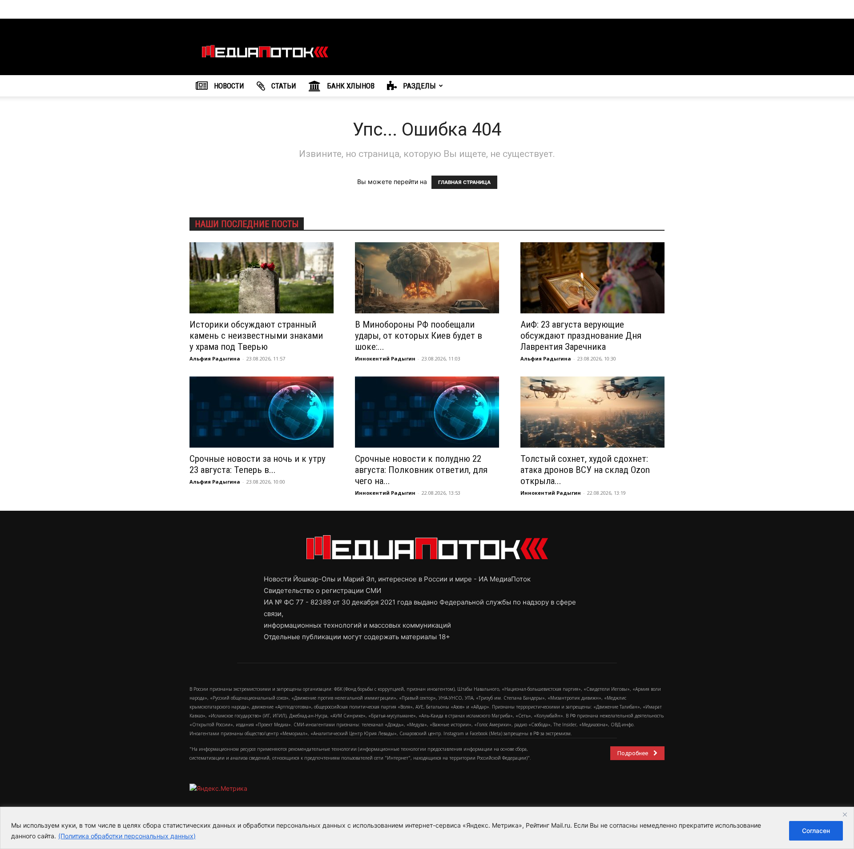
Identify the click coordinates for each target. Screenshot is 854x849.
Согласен (816, 830)
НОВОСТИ (228, 85)
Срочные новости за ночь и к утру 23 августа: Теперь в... (257, 464)
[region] (427, 828)
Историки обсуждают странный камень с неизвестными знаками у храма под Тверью (256, 335)
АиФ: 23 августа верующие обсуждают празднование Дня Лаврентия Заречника (580, 335)
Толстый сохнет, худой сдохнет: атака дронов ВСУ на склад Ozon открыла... (585, 469)
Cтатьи (283, 85)
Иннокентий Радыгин (385, 358)
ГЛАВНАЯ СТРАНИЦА (464, 182)
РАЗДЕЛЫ (418, 85)
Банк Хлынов (350, 85)
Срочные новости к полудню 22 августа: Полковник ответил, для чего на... (421, 469)
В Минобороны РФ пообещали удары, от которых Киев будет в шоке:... (418, 335)
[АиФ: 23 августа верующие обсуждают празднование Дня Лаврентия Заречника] (592, 277)
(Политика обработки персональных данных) (127, 836)
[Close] (844, 814)
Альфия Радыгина (214, 358)
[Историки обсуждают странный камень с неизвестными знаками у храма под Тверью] (261, 277)
